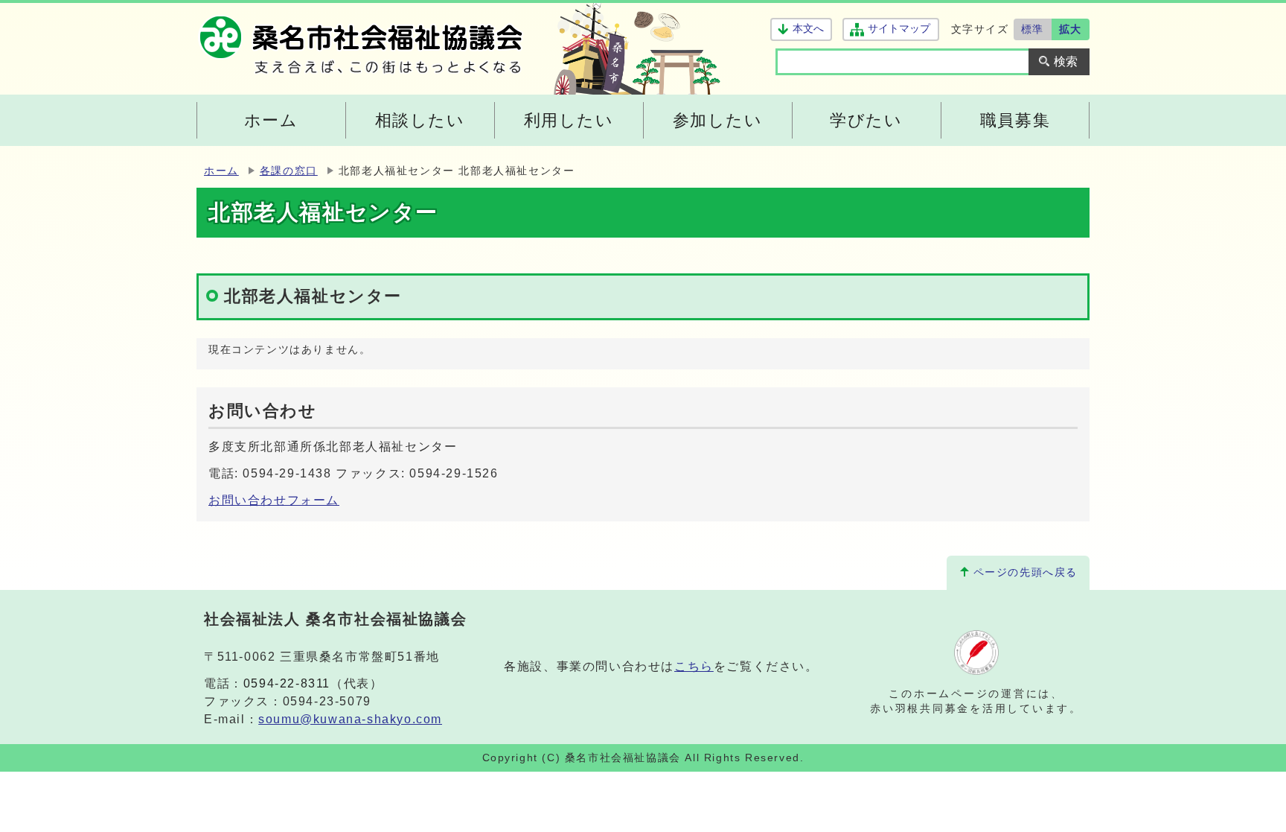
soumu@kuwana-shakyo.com (350, 719)
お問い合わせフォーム (273, 500)
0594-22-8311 (286, 683)
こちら (694, 666)
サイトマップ (899, 28)
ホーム (221, 171)
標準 (1032, 29)
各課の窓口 (289, 171)
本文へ (808, 28)
